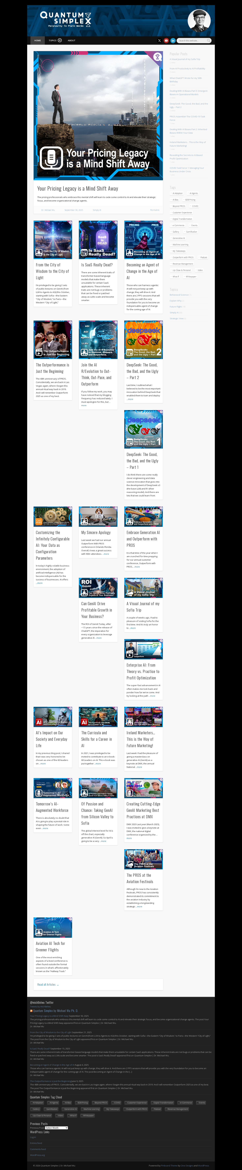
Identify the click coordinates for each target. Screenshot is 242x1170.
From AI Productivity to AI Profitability (187, 68)
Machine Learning (180, 244)
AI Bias (175, 199)
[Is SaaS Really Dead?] (98, 240)
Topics (52, 40)
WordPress (203, 1165)
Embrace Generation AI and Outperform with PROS (143, 538)
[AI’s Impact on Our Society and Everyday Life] (53, 717)
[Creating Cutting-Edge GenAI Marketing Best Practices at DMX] (143, 788)
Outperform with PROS (183, 257)
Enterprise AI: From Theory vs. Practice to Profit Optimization (143, 671)
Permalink (154, 210)
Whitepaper (191, 276)
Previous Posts (37, 1127)
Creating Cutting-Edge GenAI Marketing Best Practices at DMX (143, 810)
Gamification (191, 231)
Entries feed (36, 1143)
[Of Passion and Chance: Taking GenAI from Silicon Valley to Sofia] (98, 788)
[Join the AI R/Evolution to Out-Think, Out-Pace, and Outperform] (98, 340)
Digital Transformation (182, 219)
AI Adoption (178, 193)
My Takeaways (179, 251)
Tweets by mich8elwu (40, 1006)
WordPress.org (37, 1155)
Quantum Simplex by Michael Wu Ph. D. (55, 1010)
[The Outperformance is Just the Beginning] (53, 340)
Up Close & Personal (182, 270)
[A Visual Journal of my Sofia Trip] (143, 588)
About (71, 40)
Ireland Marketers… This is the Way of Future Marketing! (141, 739)
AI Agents (194, 193)
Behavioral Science (179, 294)
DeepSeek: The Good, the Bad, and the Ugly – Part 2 (142, 371)
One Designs (187, 1165)
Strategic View (176, 318)
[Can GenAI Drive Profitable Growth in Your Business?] (98, 588)
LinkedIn (173, 40)
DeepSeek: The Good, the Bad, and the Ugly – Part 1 (142, 460)
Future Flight (176, 306)
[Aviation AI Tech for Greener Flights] (53, 927)
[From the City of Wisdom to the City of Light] (53, 240)
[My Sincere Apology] (98, 517)
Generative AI (179, 238)
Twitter (159, 40)
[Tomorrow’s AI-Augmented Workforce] (53, 788)
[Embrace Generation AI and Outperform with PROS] (143, 517)
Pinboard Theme (169, 1165)
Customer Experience (182, 212)
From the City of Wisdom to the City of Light (52, 271)
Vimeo (166, 40)
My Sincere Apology (96, 532)
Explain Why (175, 300)
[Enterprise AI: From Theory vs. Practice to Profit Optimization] (143, 649)
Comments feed (38, 1149)
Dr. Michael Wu (48, 210)
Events (194, 225)
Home (37, 40)
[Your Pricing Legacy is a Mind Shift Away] (98, 115)
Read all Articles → (48, 984)
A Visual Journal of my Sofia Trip (185, 59)
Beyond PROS (179, 206)
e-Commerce (178, 225)
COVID (195, 206)
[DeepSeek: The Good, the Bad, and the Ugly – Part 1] (143, 429)
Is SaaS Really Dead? (97, 264)
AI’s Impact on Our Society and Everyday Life (51, 739)
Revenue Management (183, 263)
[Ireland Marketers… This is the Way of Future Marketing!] (143, 717)
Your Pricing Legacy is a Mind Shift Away (77, 188)
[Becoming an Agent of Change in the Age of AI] (143, 240)
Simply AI (97, 210)
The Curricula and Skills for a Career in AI (96, 739)
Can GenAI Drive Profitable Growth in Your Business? (96, 609)
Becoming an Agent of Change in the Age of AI (143, 271)
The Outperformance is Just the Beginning (50, 1081)
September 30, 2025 (74, 210)
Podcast (204, 257)
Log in (33, 1137)
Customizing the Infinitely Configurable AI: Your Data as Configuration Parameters (53, 545)
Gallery (176, 231)
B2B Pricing (190, 199)
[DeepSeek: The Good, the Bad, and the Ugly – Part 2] (143, 340)
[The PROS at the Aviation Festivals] (143, 859)
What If (176, 276)
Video (200, 270)
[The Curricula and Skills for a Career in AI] (98, 717)
